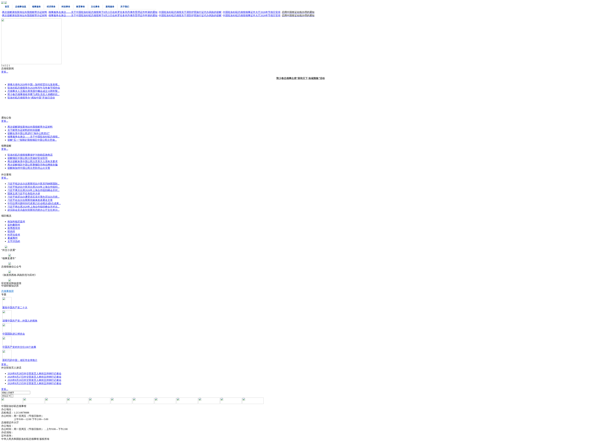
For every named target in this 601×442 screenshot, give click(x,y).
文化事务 (95, 6)
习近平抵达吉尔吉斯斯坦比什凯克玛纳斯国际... (33, 183)
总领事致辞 (7, 291)
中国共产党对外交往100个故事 (19, 347)
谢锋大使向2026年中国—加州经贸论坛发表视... (33, 84)
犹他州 (11, 231)
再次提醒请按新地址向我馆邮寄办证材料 (24, 12)
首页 (7, 6)
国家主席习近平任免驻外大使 (24, 193)
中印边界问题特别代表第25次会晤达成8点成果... (34, 203)
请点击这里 (20, 432)
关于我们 (124, 6)
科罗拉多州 (14, 234)
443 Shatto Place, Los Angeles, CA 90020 (35, 409)
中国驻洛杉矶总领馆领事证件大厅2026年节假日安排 (251, 12)
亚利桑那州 (14, 225)
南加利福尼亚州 (16, 221)
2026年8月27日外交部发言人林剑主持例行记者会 (34, 376)
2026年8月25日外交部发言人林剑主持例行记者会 (34, 383)
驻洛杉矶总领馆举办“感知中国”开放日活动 (31, 97)
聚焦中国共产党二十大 (14, 307)
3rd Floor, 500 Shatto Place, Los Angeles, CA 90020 (40, 425)
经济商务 (51, 6)
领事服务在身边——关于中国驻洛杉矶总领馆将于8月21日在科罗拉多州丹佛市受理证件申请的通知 (103, 12)
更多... (4, 71)
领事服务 (36, 6)
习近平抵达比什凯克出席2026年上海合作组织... (33, 187)
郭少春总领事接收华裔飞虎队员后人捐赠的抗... (33, 94)
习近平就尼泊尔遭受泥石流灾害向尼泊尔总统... (33, 196)
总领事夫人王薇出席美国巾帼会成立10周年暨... (33, 91)
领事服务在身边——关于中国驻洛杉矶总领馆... (33, 136)
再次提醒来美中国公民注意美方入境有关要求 (33, 161)
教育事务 (80, 6)
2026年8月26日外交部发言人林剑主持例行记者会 (34, 380)
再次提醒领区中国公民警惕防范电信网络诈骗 (33, 164)
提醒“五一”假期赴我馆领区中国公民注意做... (32, 140)
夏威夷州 (13, 238)
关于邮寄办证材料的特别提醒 (24, 130)
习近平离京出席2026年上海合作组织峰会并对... (33, 190)
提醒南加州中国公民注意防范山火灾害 (29, 168)
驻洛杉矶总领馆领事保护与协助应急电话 (30, 154)
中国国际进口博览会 (13, 334)
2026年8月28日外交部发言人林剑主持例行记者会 (34, 373)
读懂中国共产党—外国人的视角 (19, 320)
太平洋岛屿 (14, 241)
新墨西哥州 (14, 228)
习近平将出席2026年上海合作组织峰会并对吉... (33, 206)
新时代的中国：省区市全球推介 (19, 360)
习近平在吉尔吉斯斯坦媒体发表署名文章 (30, 200)
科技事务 (66, 6)
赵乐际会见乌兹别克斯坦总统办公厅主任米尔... (33, 210)
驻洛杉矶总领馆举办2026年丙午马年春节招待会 (34, 87)
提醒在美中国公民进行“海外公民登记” (29, 133)
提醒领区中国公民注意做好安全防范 (28, 158)
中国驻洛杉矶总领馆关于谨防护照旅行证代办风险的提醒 (190, 12)
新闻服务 (110, 6)
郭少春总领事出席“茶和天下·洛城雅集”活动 (300, 78)
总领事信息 (20, 6)
